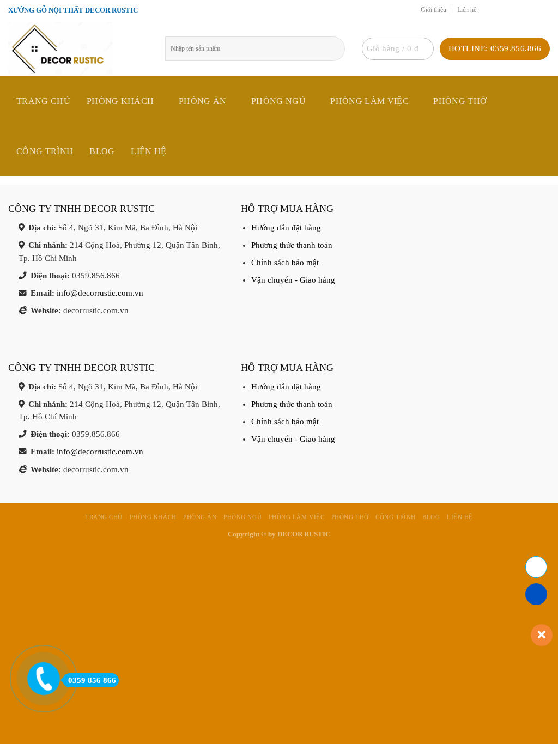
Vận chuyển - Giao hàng (293, 280)
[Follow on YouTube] (544, 10)
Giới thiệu (433, 10)
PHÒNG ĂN (203, 101)
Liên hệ (466, 10)
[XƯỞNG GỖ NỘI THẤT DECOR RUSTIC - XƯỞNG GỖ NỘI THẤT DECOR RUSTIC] (78, 48)
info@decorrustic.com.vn (100, 293)
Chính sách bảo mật (285, 262)
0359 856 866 (92, 680)
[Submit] (340, 48)
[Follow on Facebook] (487, 10)
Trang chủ (43, 101)
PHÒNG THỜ (460, 101)
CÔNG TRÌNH (44, 151)
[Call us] (521, 10)
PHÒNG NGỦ (278, 101)
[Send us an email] (510, 10)
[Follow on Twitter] (498, 10)
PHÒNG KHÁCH (120, 101)
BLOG (101, 151)
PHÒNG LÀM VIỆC (369, 101)
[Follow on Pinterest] (532, 10)
